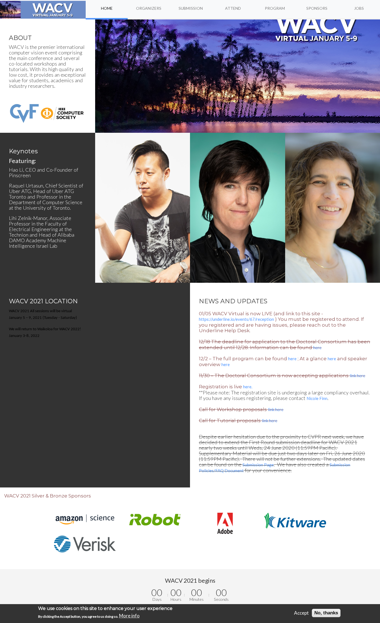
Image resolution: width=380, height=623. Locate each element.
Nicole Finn (317, 398)
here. (247, 386)
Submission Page (258, 464)
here (317, 347)
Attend (233, 8)
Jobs (359, 8)
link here (357, 375)
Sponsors (316, 8)
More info (129, 616)
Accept (301, 613)
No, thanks (326, 613)
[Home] (43, 10)
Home (107, 8)
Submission (191, 8)
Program (275, 8)
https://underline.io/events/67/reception (236, 319)
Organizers (148, 8)
